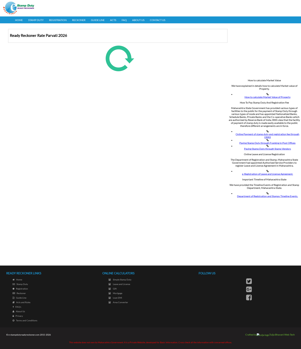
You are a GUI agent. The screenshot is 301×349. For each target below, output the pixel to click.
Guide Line (21, 297)
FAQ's (18, 306)
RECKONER (78, 19)
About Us (20, 311)
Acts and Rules (23, 302)
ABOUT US (138, 19)
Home (19, 279)
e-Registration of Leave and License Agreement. (267, 173)
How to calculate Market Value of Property (267, 97)
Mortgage (117, 293)
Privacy (19, 316)
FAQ (124, 19)
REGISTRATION (58, 19)
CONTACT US (157, 19)
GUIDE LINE (98, 19)
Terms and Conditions (26, 320)
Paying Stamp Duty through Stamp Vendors (267, 148)
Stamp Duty (22, 284)
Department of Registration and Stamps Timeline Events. (267, 196)
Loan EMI (117, 297)
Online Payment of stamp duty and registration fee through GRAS (267, 136)
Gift (114, 288)
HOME (19, 19)
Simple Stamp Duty (121, 279)
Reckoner (21, 293)
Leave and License (121, 284)
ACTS (113, 19)
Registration (22, 288)
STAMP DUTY (36, 19)
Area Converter (120, 302)
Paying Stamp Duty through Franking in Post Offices (267, 142)
